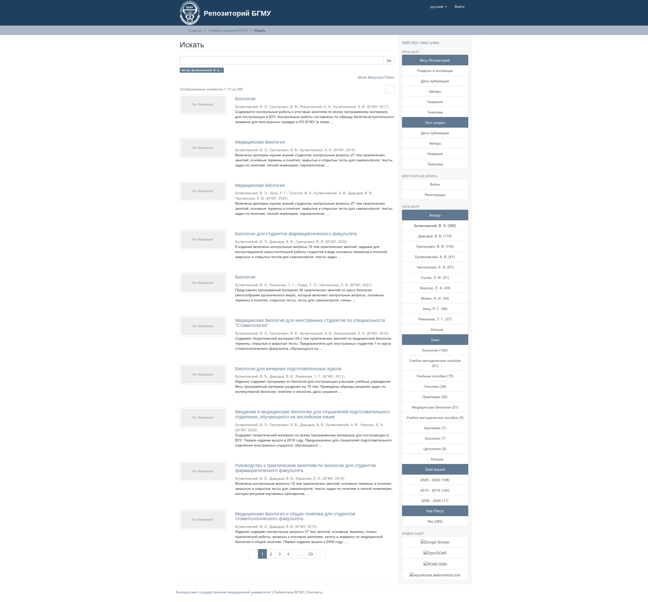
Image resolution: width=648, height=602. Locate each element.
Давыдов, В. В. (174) (435, 235)
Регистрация (435, 194)
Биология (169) (435, 350)
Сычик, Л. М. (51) (435, 277)
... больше (435, 329)
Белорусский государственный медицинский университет (224, 591)
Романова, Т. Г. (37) (435, 318)
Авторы (435, 91)
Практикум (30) (435, 396)
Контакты (314, 591)
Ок (389, 60)
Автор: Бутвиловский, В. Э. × (201, 70)
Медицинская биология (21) (435, 407)
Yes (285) (435, 521)
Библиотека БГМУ (289, 591)
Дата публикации (435, 80)
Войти (435, 184)
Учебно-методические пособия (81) (435, 363)
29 (310, 554)
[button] (439, 6)
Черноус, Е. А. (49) (435, 287)
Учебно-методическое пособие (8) (435, 417)
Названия (435, 101)
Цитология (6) (435, 448)
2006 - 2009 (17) (435, 500)
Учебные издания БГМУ (229, 30)
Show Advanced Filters (376, 77)
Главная (195, 30)
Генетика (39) (435, 386)
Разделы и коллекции (435, 70)
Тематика (435, 111)
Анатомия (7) (435, 427)
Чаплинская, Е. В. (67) (435, 266)
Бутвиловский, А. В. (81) (435, 256)
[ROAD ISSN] (435, 563)
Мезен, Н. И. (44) (435, 298)
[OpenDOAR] (435, 552)
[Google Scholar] (435, 541)
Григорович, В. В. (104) (435, 246)
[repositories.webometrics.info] (435, 574)
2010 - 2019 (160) (435, 490)
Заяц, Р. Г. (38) (435, 308)
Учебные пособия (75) (435, 375)
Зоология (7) (435, 438)
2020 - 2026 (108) (435, 479)
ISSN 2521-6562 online (420, 42)
